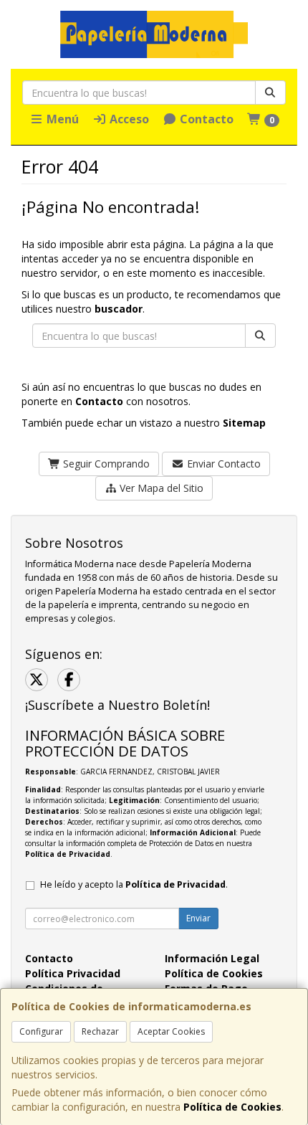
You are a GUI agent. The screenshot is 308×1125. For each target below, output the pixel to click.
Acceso (128, 119)
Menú (61, 119)
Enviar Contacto (222, 463)
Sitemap (244, 422)
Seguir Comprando (105, 463)
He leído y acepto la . (134, 884)
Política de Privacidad (67, 854)
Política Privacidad (72, 973)
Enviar (198, 918)
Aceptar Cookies (171, 1031)
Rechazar (100, 1031)
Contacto (205, 119)
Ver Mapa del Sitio (160, 488)
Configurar (41, 1031)
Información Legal (212, 958)
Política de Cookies (232, 1107)
